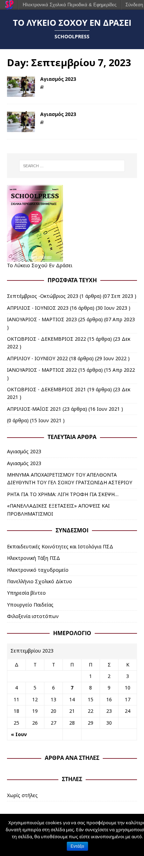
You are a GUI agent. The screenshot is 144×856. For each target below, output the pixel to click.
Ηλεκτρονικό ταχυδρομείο (38, 569)
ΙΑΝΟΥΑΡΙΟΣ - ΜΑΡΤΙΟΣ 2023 (42, 319)
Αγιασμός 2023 (58, 79)
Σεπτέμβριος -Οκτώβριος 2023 (42, 296)
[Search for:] (72, 166)
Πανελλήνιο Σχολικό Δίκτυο (39, 581)
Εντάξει (77, 846)
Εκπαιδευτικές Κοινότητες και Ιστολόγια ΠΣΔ (60, 546)
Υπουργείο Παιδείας (30, 604)
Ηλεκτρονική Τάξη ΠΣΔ (33, 558)
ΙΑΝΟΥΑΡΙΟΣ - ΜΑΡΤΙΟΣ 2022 (42, 370)
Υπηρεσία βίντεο (26, 592)
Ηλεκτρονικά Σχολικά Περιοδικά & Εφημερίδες (69, 4)
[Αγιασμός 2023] (21, 93)
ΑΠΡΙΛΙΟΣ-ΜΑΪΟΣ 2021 (34, 409)
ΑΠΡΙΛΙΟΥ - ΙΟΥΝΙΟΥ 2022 (37, 358)
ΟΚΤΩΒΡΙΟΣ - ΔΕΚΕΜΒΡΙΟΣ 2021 (46, 389)
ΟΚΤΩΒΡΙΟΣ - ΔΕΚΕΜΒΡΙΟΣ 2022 (46, 339)
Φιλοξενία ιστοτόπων (33, 616)
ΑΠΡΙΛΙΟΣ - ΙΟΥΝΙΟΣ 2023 (38, 307)
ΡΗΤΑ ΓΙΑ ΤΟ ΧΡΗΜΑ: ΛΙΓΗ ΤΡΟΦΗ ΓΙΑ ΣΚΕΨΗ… (62, 494)
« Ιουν (19, 734)
